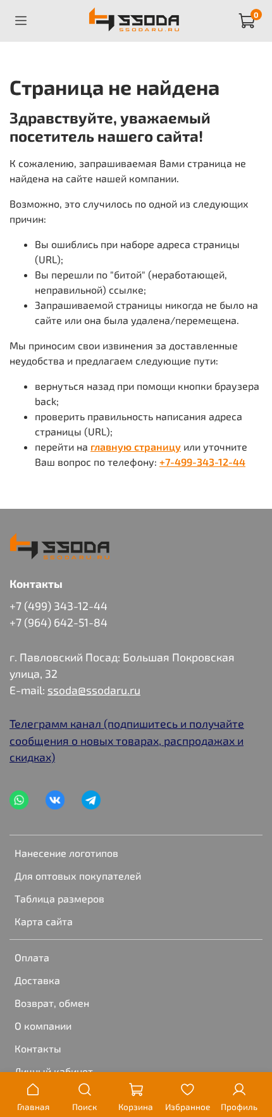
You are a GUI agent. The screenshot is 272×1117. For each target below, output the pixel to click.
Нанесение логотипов (66, 853)
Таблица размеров (59, 898)
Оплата (32, 957)
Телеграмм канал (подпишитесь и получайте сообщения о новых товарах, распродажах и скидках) (126, 740)
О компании (43, 1026)
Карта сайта (44, 921)
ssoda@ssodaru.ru (93, 690)
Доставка (37, 980)
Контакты (38, 1048)
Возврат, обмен (52, 1003)
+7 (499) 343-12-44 (58, 606)
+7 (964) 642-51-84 (58, 622)
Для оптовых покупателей (78, 876)
